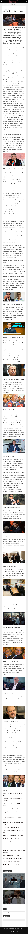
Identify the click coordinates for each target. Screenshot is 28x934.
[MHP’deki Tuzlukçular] (14, 896)
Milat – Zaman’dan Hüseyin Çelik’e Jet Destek (12, 858)
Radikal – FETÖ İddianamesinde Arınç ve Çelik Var (13, 847)
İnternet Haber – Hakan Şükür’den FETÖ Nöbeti (13, 835)
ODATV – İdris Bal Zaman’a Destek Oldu (11, 838)
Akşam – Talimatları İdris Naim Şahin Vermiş (12, 808)
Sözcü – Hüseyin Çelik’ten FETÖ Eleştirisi (11, 855)
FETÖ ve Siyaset (6, 9)
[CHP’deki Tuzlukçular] (14, 880)
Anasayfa (5, 4)
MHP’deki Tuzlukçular (14, 897)
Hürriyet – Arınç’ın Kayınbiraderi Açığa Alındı (12, 861)
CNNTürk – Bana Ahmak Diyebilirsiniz (11, 864)
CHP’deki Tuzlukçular (14, 881)
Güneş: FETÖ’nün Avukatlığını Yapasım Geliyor (12, 827)
